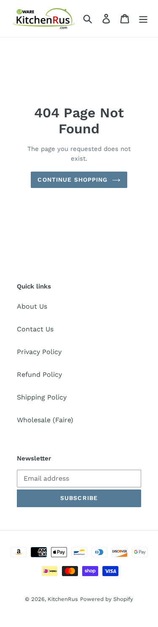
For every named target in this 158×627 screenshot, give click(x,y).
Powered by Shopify (106, 599)
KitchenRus (63, 599)
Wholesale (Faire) (45, 420)
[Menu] (143, 18)
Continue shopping (72, 179)
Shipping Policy (42, 397)
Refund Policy (39, 374)
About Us (32, 306)
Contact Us (35, 329)
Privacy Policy (39, 352)
